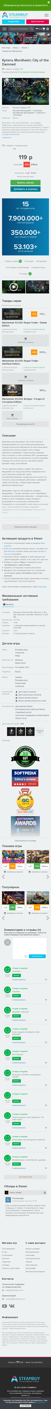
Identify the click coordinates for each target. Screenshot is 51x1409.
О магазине (7, 1255)
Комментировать (19, 980)
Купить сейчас (25, 182)
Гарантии (6, 1262)
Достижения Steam (24, 706)
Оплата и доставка (11, 1268)
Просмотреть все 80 (25, 424)
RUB (40, 29)
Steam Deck (20, 663)
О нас (4, 1252)
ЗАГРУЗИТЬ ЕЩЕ (25, 1177)
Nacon (18, 671)
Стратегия (19, 652)
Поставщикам (8, 1249)
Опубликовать (37, 956)
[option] (14, 286)
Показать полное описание (25, 527)
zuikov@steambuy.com (15, 1299)
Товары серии (13, 261)
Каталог (6, 1258)
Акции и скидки (33, 1249)
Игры (15, 48)
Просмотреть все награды (25, 841)
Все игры (6, 48)
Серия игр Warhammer (12, 51)
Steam (24, 48)
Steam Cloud (21, 718)
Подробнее (6, 138)
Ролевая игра (21, 649)
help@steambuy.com (14, 1290)
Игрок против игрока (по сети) (32, 701)
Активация (41, 261)
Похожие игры (38, 267)
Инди (17, 655)
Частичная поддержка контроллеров (32, 715)
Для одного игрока (27, 692)
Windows (12, 551)
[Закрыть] (49, 2)
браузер (43, 586)
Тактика (18, 677)
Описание (29, 261)
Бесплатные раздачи (35, 1271)
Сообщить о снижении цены (16, 145)
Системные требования (17, 267)
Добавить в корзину (25, 189)
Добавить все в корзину (11, 305)
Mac (42, 551)
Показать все (39, 731)
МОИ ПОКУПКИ (37, 22)
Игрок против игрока (28, 698)
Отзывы (25, 273)
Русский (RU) (37, 1362)
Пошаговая (20, 683)
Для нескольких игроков (29, 695)
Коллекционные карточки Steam (30, 709)
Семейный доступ (23, 712)
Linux (6, 554)
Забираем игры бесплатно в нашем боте (26, 5)
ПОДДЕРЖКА (13, 22)
